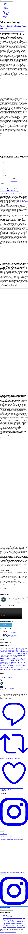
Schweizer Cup (17, 663)
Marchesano (8, 659)
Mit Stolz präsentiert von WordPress (8, 932)
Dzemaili (16, 651)
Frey (5, 655)
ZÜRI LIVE (6, 688)
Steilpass (5, 13)
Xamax (21, 201)
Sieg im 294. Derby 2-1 (13, 635)
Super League (11, 667)
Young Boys (19, 669)
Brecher (20, 648)
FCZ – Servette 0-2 (7, 916)
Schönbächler (6, 665)
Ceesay (5, 650)
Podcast (4, 7)
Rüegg (9, 663)
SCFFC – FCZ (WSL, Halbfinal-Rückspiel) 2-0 (14, 918)
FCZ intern (5, 8)
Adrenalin (5, 16)
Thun (26, 201)
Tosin (24, 667)
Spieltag (5, 4)
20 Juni (1, 689)
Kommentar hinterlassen (18, 31)
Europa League (23, 651)
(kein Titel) (5, 915)
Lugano (13, 656)
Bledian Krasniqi (10, 648)
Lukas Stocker (9, 31)
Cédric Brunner (12, 650)
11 (5, 175)
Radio (8, 662)
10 (5, 174)
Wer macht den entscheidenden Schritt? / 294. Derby (15, 921)
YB (14, 669)
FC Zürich (21, 653)
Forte (1, 655)
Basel (2, 648)
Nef (16, 660)
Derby (20, 650)
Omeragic (21, 660)
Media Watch (6, 12)
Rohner (3, 663)
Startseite (5, 3)
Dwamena (10, 651)
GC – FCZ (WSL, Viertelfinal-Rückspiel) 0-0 (13, 925)
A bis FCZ (5, 14)
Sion (22, 665)
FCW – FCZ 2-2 (13, 632)
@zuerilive (12, 688)
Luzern (20, 656)
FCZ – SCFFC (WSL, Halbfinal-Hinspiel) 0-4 (13, 923)
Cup (4, 11)
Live (6, 656)
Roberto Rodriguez (19, 662)
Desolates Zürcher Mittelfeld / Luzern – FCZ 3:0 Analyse (11, 190)
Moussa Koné (8, 660)
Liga (4, 9)
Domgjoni (3, 651)
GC (9, 655)
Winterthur (10, 669)
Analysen (5, 5)
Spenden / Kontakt (7, 18)
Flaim (4, 636)
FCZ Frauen (11, 653)
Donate (7, 625)
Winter (3, 669)
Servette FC (16, 665)
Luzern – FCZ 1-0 (7, 919)
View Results (14, 181)
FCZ (3, 653)
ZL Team (5, 17)
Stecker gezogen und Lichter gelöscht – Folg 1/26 (14, 927)
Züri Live (2, 930)
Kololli (15, 655)
